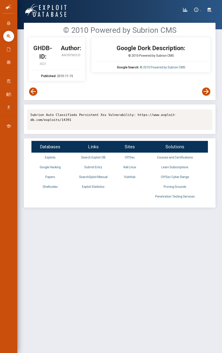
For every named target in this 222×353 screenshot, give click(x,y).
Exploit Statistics (93, 186)
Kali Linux (130, 167)
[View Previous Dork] (33, 91)
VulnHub (129, 177)
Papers (50, 177)
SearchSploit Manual (93, 177)
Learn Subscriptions (174, 167)
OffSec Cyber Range (175, 177)
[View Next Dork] (206, 91)
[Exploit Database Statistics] (185, 10)
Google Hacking (50, 167)
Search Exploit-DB (93, 157)
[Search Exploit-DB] (209, 10)
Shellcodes (50, 186)
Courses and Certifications (175, 157)
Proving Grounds (175, 186)
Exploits (50, 157)
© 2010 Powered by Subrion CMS (162, 67)
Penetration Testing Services (175, 196)
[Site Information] (197, 10)
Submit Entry (93, 167)
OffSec (130, 157)
